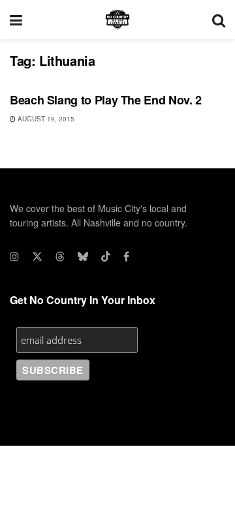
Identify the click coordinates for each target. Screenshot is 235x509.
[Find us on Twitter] (37, 256)
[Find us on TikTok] (105, 256)
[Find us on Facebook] (126, 256)
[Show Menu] (16, 19)
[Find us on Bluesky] (83, 256)
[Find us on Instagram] (14, 256)
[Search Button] (218, 19)
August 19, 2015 (45, 118)
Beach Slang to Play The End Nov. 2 (106, 99)
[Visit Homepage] (117, 20)
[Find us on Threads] (60, 256)
